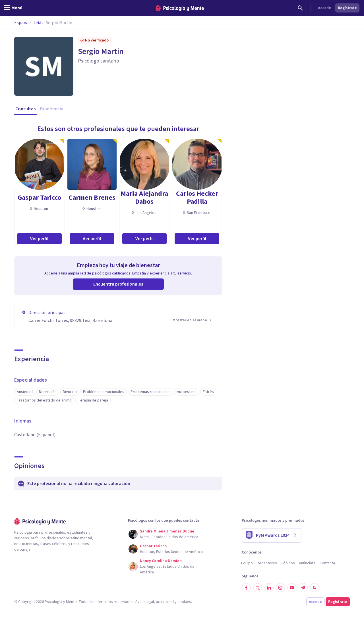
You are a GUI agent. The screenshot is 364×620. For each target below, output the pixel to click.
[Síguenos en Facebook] (246, 587)
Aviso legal (144, 602)
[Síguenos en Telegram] (303, 587)
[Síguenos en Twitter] (257, 587)
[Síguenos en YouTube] (291, 587)
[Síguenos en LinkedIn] (269, 587)
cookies (184, 602)
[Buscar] (300, 8)
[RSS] (314, 587)
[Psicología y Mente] (180, 8)
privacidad (165, 602)
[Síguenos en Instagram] (280, 587)
